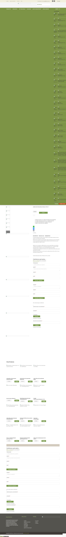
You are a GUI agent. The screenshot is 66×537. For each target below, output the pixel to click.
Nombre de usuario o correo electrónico (40, 306)
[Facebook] (46, 229)
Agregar (43, 212)
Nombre (34, 272)
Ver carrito (56, 203)
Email (34, 276)
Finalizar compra (62, 203)
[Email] (46, 230)
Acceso (36, 316)
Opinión (8, 456)
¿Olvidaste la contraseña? (37, 318)
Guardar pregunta (12, 485)
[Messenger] (46, 228)
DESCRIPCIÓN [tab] (35, 235)
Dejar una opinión (36, 260)
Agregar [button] (16, 381)
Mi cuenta (58, 1)
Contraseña (36, 310)
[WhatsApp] (46, 226)
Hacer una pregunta (42, 260)
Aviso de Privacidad (26, 533)
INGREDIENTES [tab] (47, 235)
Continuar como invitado (37, 327)
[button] (9, 9)
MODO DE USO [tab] (41, 235)
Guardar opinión (38, 280)
